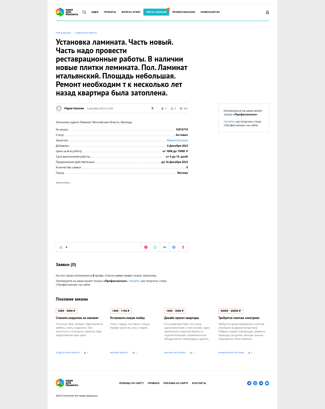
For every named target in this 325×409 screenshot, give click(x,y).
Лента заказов (157, 12)
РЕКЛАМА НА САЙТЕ (176, 383)
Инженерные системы (231, 353)
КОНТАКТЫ (199, 383)
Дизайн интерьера (175, 353)
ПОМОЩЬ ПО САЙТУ (131, 383)
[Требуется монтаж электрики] (243, 331)
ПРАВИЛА (153, 383)
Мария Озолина (177, 140)
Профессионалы (183, 12)
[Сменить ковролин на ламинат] (81, 331)
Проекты (110, 12)
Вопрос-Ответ (131, 12)
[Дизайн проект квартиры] (189, 331)
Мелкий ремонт (119, 353)
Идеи (95, 12)
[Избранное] (152, 108)
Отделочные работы (86, 32)
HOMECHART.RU (210, 12)
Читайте (134, 281)
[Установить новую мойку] (135, 331)
